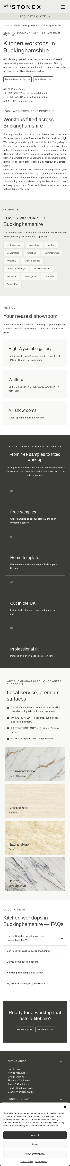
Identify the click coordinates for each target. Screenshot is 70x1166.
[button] (65, 1106)
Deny (35, 1144)
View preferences (35, 1153)
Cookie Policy (27, 1161)
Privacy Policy (41, 1161)
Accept (35, 1135)
